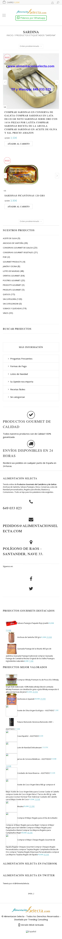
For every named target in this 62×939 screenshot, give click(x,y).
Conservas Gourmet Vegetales (18, 252)
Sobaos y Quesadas (12, 308)
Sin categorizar (10, 303)
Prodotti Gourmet (12, 285)
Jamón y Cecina (10, 266)
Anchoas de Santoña (13, 243)
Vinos (5, 313)
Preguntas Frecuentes (21, 358)
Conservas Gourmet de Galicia (18, 247)
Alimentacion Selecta (14, 916)
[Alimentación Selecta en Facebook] (31, 580)
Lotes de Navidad (11, 271)
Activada (39, 924)
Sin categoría (9, 299)
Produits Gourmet (12, 289)
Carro (13, 2)
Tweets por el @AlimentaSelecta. (16, 883)
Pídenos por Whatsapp (32, 18)
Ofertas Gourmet (11, 275)
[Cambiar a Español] (31, 932)
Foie (5, 257)
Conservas (45, 487)
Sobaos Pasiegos (27, 487)
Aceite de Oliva (10, 238)
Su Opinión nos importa (21, 381)
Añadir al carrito (18, 143)
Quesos (6, 294)
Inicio (9, 35)
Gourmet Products (12, 261)
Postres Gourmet (11, 280)
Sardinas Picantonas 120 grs (24, 195)
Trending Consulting (38, 919)
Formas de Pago (18, 366)
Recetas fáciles (17, 389)
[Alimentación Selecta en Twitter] (31, 590)
